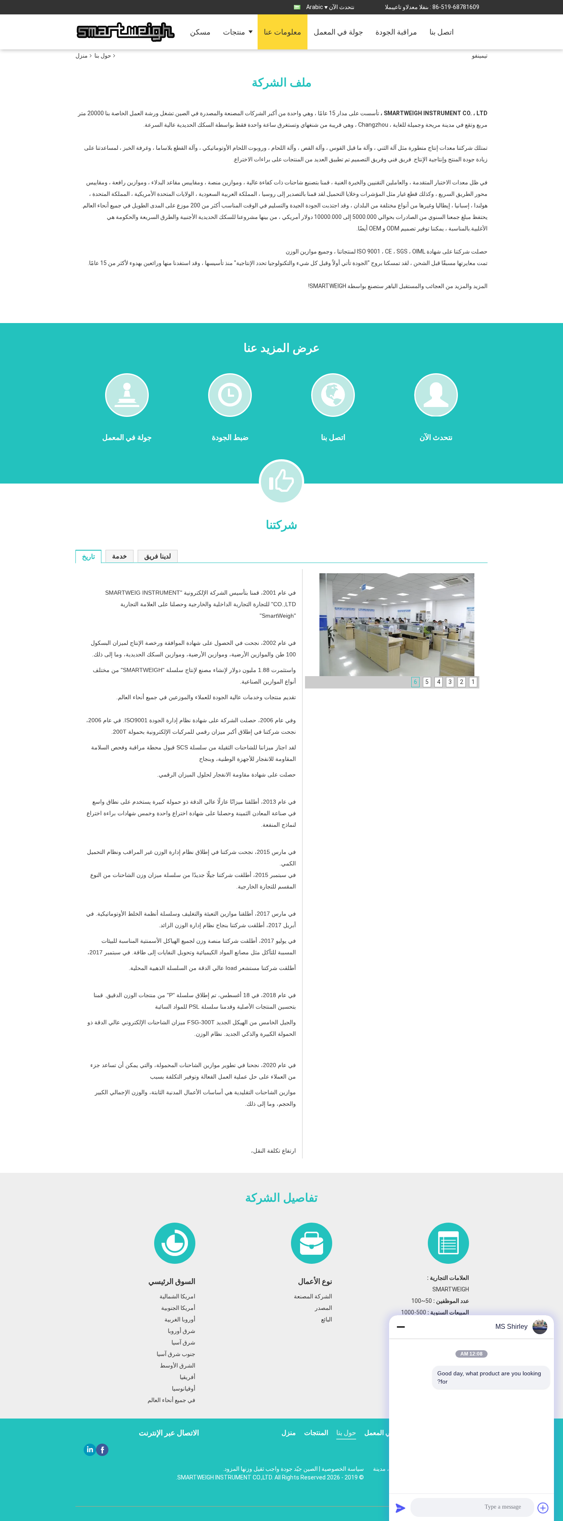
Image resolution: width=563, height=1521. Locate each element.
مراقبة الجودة (396, 32)
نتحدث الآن (341, 7)
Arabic (314, 7)
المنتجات (316, 1433)
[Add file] (543, 1508)
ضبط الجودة (230, 437)
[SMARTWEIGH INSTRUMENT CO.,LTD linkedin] (90, 1449)
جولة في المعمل (338, 32)
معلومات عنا (282, 32)
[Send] (400, 1508)
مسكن (200, 32)
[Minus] (401, 1327)
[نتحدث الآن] (436, 394)
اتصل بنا (441, 32)
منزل (81, 55)
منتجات (234, 32)
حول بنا (102, 55)
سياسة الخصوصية (342, 1468)
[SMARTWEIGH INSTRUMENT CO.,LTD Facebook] (102, 1449)
